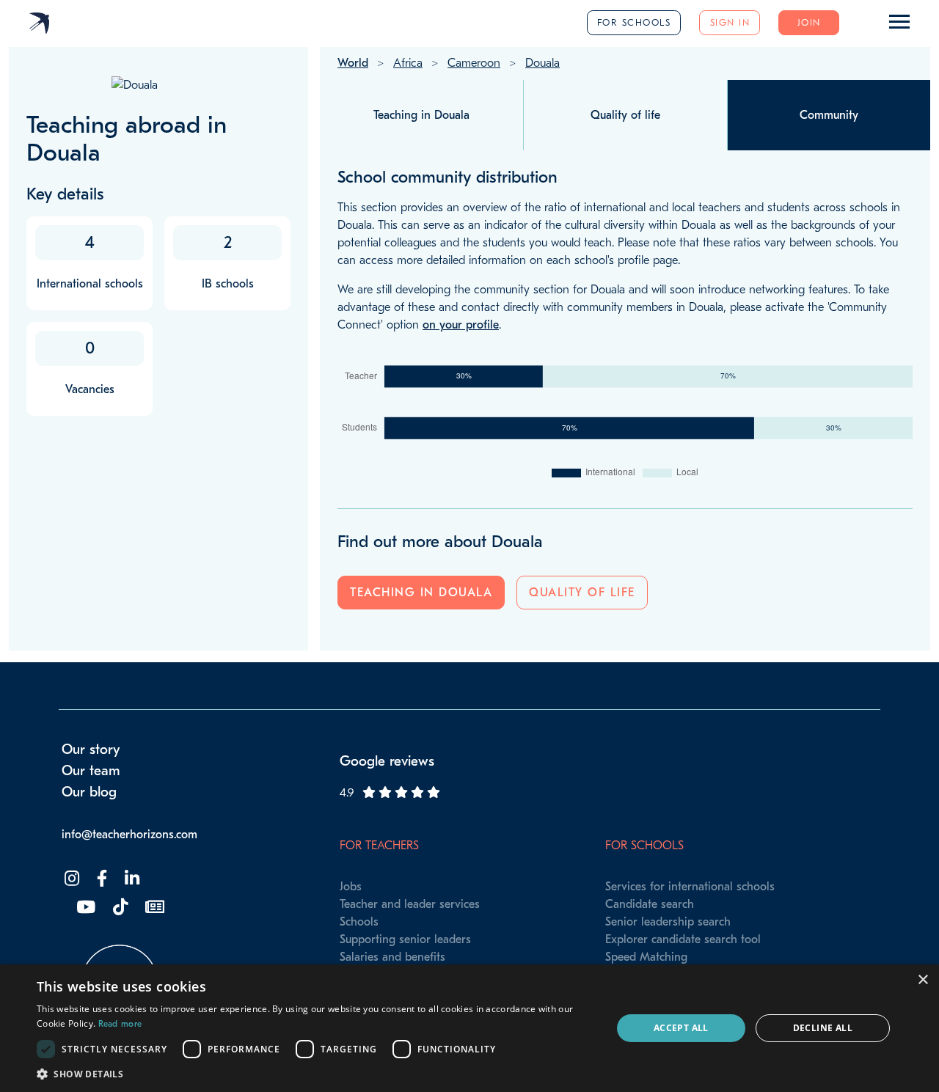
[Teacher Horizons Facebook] (100, 879)
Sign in (730, 22)
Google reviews (387, 761)
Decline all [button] (822, 1028)
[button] (316, 1073)
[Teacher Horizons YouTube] (84, 907)
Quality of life (582, 592)
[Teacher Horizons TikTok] (119, 907)
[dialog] (469, 1028)
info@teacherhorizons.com (129, 834)
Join (809, 22)
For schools (634, 22)
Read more (120, 1024)
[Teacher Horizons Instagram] (70, 879)
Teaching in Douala (421, 592)
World (352, 63)
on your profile (461, 324)
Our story (91, 749)
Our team (91, 771)
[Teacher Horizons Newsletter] (153, 907)
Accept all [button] (681, 1028)
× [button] (922, 980)
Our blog (89, 792)
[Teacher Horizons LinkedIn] (130, 879)
